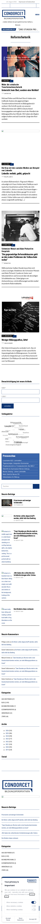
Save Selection (20, 919)
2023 (7, 739)
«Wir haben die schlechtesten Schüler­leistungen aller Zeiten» (25, 574)
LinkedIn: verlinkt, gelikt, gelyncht (16, 173)
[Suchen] (36, 486)
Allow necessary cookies (14, 902)
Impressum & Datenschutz (27, 2)
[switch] (33, 902)
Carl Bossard (8, 343)
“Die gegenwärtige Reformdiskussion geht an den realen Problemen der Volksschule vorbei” (20, 257)
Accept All (32, 919)
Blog (3, 702)
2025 (7, 733)
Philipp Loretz (8, 176)
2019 (7, 750)
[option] (28, 29)
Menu (37, 15)
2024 (7, 736)
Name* (4, 388)
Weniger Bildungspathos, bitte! (15, 340)
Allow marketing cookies (14, 909)
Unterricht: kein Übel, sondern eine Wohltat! (20, 90)
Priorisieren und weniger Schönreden (13, 815)
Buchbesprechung (8, 706)
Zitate (4, 716)
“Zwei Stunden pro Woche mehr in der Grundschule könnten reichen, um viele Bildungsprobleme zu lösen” (26, 534)
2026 (7, 730)
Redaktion (7, 263)
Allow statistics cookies (14, 906)
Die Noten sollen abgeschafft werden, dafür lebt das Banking (25, 517)
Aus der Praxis (7, 699)
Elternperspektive (8, 709)
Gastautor (7, 93)
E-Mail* (4, 396)
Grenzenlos (6, 713)
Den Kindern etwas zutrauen (23, 609)
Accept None (8, 919)
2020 (7, 747)
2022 (7, 741)
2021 (7, 744)
